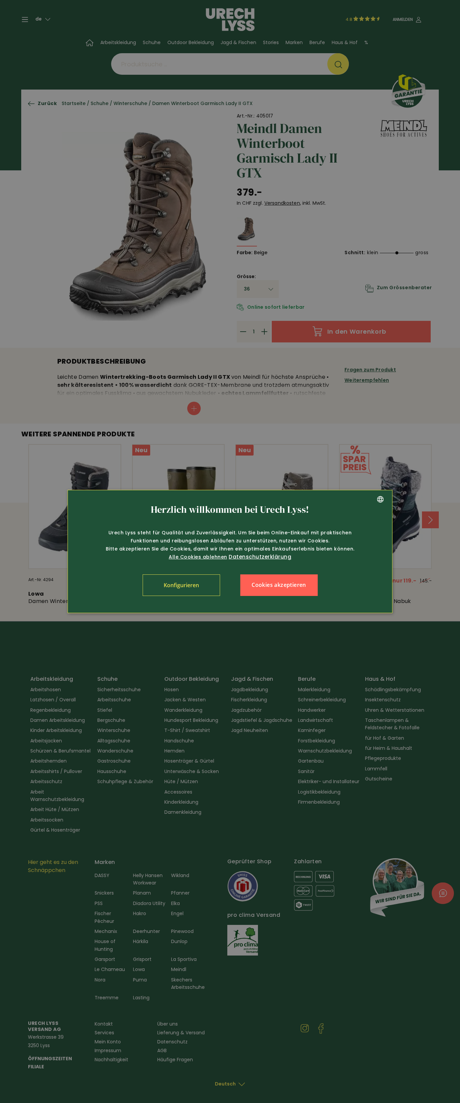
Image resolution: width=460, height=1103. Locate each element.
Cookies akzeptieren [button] (279, 585)
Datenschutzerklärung (260, 556)
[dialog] (230, 551)
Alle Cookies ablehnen (198, 557)
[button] (181, 585)
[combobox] (380, 499)
